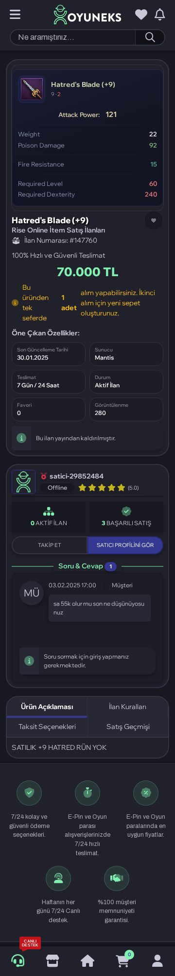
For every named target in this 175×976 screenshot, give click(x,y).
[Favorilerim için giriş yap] (141, 15)
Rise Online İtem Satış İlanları (58, 230)
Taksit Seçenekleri (47, 726)
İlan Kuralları (127, 706)
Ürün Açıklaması (47, 706)
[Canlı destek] (18, 961)
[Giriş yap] (157, 961)
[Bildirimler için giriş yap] (160, 15)
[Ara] (149, 37)
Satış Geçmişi (128, 726)
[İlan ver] (52, 961)
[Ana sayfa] (87, 961)
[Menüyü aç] (15, 15)
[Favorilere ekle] (153, 220)
